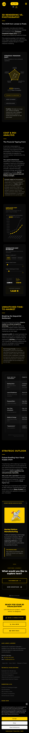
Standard (14, 258)
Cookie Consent (9, 731)
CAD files (12, 339)
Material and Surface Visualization (11, 677)
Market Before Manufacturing (13, 503)
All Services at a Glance (8, 695)
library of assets (18, 489)
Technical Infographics (8, 675)
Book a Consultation (15, 618)
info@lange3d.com (9, 659)
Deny (14, 723)
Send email (15, 630)
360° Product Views (7, 691)
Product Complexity (11, 255)
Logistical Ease (10, 103)
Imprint (21, 731)
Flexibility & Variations (12, 95)
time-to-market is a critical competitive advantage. (13, 324)
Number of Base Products (11, 262)
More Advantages (13, 587)
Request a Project (22, 663)
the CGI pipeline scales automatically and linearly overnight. (13, 173)
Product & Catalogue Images (9, 687)
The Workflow (14, 580)
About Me (5, 663)
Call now (15, 624)
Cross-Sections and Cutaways (9, 673)
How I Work (12, 663)
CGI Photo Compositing (8, 693)
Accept (14, 718)
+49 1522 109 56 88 (9, 657)
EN (16, 7)
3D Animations (6, 689)
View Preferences (15, 727)
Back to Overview (15, 595)
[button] (26, 704)
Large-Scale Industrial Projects (10, 679)
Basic (8, 258)
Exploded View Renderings (9, 671)
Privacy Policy (16, 731)
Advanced (20, 258)
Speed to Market (11, 99)
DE (13, 7)
